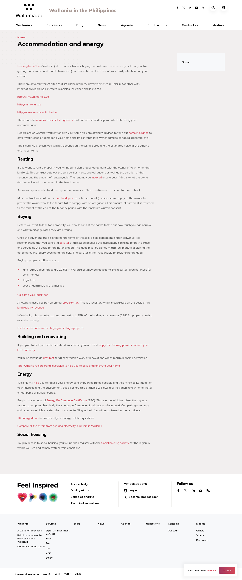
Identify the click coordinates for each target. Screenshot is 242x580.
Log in (133, 490)
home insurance (138, 133)
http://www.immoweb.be (33, 96)
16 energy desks (28, 418)
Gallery (200, 530)
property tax (71, 302)
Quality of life (80, 490)
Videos (200, 535)
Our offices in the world (31, 546)
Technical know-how (85, 503)
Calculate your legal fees (32, 294)
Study (49, 557)
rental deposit (66, 198)
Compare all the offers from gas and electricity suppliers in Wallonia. (60, 426)
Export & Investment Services (57, 532)
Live (48, 548)
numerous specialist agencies (54, 120)
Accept (227, 570)
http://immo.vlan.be (29, 104)
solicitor (64, 242)
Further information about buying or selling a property (50, 328)
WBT (67, 574)
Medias (218, 25)
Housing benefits (28, 66)
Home (21, 37)
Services (53, 25)
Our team (173, 530)
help (36, 382)
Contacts (189, 25)
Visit (48, 552)
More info (211, 570)
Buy (48, 543)
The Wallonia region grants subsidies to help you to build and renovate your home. (68, 365)
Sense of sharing (82, 496)
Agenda (127, 25)
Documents (203, 540)
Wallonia (23, 25)
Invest (49, 538)
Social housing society (115, 443)
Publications (157, 25)
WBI (57, 574)
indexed (97, 177)
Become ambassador (143, 496)
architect (48, 358)
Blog (79, 25)
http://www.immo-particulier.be (37, 112)
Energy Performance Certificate (67, 400)
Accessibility (79, 484)
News (102, 25)
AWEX (46, 574)
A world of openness (29, 530)
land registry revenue (30, 307)
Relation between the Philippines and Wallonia (29, 538)
